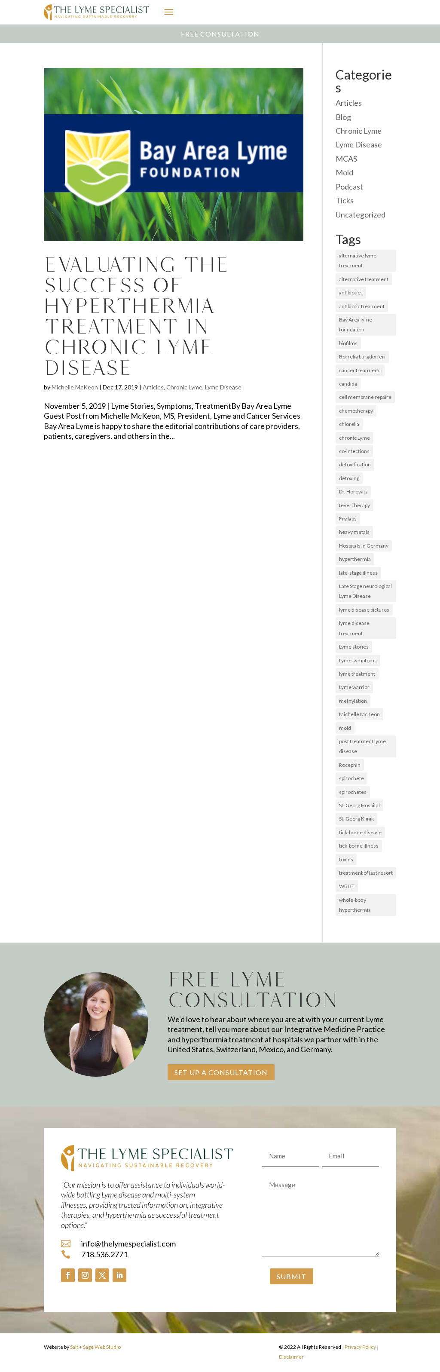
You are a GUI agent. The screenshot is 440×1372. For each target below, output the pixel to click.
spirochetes (353, 792)
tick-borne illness (359, 845)
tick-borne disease (360, 832)
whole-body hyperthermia (355, 905)
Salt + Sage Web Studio (95, 1347)
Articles (153, 387)
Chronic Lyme (184, 387)
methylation (353, 701)
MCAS (346, 158)
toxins (346, 859)
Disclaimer (291, 1357)
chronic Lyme (354, 438)
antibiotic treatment (362, 306)
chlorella (349, 424)
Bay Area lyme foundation (355, 324)
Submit (291, 1276)
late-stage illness (358, 573)
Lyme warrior (354, 687)
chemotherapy (356, 410)
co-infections (354, 451)
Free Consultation (220, 34)
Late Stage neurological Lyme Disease (365, 591)
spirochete (351, 778)
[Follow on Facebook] (68, 1275)
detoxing (349, 478)
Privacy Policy (360, 1347)
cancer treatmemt (360, 370)
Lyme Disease (223, 387)
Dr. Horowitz (353, 491)
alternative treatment (363, 279)
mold (345, 728)
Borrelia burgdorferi (362, 356)
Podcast (349, 186)
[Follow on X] (102, 1275)
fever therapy (354, 505)
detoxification (355, 464)
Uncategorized (360, 214)
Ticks (345, 200)
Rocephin (350, 765)
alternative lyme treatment (357, 260)
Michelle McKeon (75, 387)
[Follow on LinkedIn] (119, 1275)
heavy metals (354, 532)
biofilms (348, 343)
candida (348, 383)
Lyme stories (354, 646)
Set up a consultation (221, 1072)
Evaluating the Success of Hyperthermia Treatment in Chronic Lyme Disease (136, 315)
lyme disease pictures (364, 609)
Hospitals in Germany (363, 545)
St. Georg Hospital (359, 805)
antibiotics (351, 292)
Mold (344, 172)
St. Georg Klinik (356, 818)
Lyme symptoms (358, 660)
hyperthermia (355, 559)
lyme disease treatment (354, 628)
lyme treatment (357, 674)
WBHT (346, 886)
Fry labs (348, 518)
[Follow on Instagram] (85, 1275)
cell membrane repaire (365, 397)
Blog (343, 117)
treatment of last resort (366, 873)
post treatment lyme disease (362, 746)
